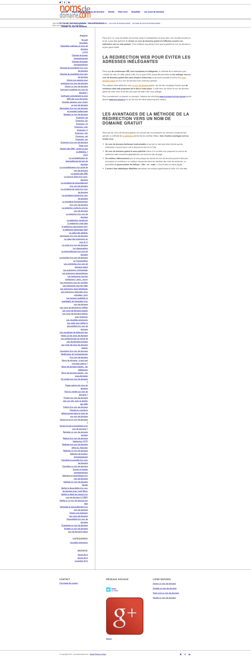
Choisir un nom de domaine (76, 86)
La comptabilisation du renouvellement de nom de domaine (77, 161)
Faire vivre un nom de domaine (166, 593)
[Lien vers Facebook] (64, 2)
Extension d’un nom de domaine (74, 142)
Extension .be (82, 117)
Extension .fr (82, 130)
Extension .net (82, 136)
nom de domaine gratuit (78, 531)
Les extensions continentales (75, 270)
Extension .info (81, 133)
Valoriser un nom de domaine (75, 481)
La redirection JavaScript (77, 220)
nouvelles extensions (79, 542)
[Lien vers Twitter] (60, 2)
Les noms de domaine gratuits (75, 310)
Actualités (135, 11)
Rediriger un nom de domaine (75, 450)
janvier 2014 (83, 557)
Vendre (111, 11)
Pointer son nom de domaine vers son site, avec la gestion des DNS (75, 400)
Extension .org (82, 139)
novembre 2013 (81, 560)
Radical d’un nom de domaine (75, 438)
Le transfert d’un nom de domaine (74, 257)
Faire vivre (123, 11)
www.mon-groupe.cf (117, 99)
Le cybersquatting (80, 248)
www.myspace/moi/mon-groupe (172, 96)
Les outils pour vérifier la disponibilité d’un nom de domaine (77, 326)
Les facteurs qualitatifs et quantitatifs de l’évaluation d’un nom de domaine (75, 301)
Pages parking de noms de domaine (88, 11)
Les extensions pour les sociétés (74, 282)
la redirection (127, 135)
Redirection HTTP (80, 441)
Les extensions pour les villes (75, 285)
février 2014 (83, 554)
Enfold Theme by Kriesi (98, 654)
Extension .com (81, 126)
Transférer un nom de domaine (75, 466)
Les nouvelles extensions (77, 319)
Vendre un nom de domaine (164, 597)
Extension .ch (82, 123)
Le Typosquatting (80, 260)
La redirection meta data (77, 223)
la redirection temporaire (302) (75, 229)
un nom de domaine (140, 85)
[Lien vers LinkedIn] (69, 2)
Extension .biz (82, 120)
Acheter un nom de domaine (74, 26)
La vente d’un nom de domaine (75, 245)
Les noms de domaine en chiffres (74, 307)
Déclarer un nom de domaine (76, 114)
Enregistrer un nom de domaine (74, 525)
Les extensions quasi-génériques (74, 288)
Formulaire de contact (68, 583)
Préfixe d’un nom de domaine (75, 407)
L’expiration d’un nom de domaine (74, 351)
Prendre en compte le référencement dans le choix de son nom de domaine (74, 413)
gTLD (85, 154)
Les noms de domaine (154, 11)
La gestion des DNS (79, 173)
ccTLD (85, 52)
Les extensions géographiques (75, 273)
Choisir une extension (79, 512)
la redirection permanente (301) (75, 226)
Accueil (64, 11)
